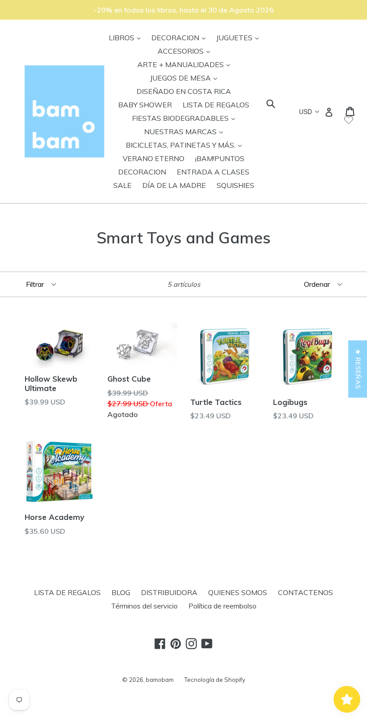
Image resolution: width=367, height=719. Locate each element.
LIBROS (127, 37)
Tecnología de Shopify (214, 679)
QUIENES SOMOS (237, 592)
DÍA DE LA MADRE (174, 185)
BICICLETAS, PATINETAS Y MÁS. (186, 144)
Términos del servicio (144, 605)
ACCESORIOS (186, 50)
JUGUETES (239, 37)
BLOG (120, 592)
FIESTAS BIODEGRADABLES (185, 118)
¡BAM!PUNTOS (219, 158)
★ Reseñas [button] (358, 369)
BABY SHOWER (145, 104)
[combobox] (308, 111)
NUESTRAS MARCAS (185, 131)
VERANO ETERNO (153, 158)
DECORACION (180, 37)
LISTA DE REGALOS (216, 104)
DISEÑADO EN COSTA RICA (184, 91)
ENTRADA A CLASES (213, 171)
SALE (122, 185)
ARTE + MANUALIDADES (186, 64)
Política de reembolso (222, 605)
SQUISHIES (235, 185)
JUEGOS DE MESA (186, 77)
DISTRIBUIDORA (169, 592)
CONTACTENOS (305, 592)
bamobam (160, 679)
